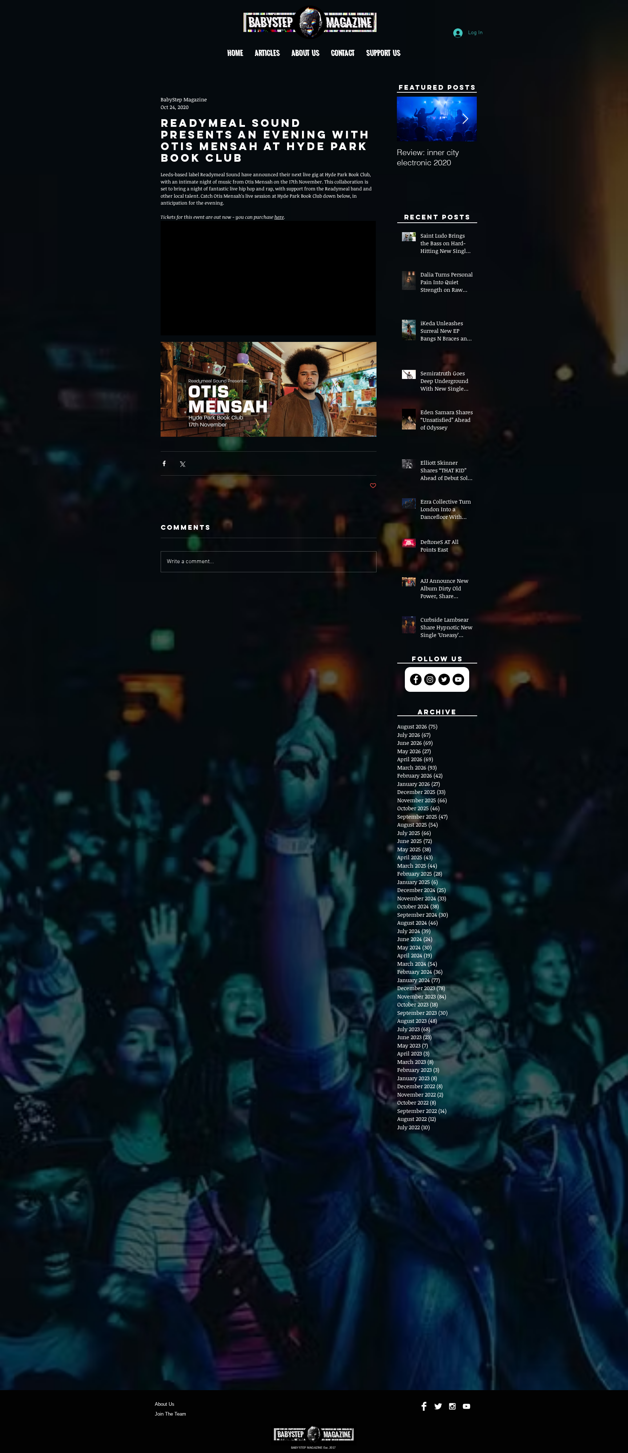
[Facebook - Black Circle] (416, 679)
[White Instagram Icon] (452, 1406)
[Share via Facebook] (164, 463)
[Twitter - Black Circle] (444, 679)
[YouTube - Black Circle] (458, 679)
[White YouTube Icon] (466, 1406)
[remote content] (269, 279)
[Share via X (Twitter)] (181, 463)
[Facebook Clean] (423, 1406)
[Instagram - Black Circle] (430, 679)
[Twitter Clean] (438, 1406)
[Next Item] (465, 119)
